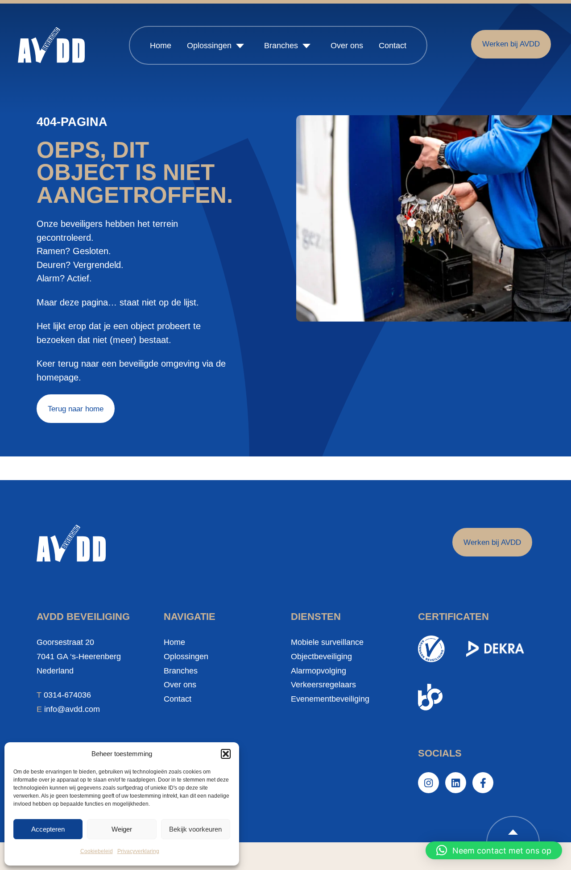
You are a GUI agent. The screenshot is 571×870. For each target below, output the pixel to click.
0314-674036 (67, 694)
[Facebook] (482, 782)
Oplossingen (209, 45)
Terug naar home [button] (75, 408)
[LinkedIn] (455, 782)
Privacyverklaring (138, 851)
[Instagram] (428, 782)
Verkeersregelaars (323, 684)
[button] (225, 753)
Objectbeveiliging (321, 656)
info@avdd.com (72, 709)
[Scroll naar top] (513, 829)
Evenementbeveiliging (330, 698)
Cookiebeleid (96, 851)
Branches (281, 45)
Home (160, 45)
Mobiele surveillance (327, 642)
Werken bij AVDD (511, 43)
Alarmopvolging (318, 670)
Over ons (347, 45)
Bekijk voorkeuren (195, 829)
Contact (392, 45)
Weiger (122, 829)
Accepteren (48, 829)
